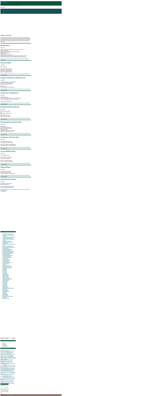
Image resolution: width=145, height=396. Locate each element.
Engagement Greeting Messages (8, 251)
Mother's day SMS (6, 277)
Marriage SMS (5, 273)
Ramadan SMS (5, 287)
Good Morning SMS (6, 260)
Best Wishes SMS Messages (8, 242)
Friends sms (12, 354)
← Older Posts (3, 191)
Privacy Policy (5, 11)
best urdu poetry (4, 350)
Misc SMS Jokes (6, 274)
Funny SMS (7, 357)
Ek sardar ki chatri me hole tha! (9, 106)
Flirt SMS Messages (6, 254)
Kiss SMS (4, 270)
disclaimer (4, 13)
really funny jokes (7, 374)
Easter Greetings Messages (7, 249)
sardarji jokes (2, 59)
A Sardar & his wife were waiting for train (12, 77)
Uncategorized (5, 294)
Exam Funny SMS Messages (8, 252)
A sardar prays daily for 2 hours (9, 137)
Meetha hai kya (4, 45)
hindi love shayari (6, 361)
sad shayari (6, 376)
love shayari (4, 368)
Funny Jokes (9, 58)
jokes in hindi (12, 73)
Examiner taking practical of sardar (10, 122)
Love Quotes (5, 271)
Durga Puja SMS (6, 248)
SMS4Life (4, 2)
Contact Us (5, 343)
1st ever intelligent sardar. (8, 151)
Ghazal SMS (5, 258)
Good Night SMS (6, 261)
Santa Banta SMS (6, 291)
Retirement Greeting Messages (8, 288)
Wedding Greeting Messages (8, 296)
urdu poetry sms (9, 383)
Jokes (5, 365)
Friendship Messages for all (8, 255)
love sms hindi (11, 369)
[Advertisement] (31, 25)
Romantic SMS (5, 290)
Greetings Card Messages (7, 262)
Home (4, 9)
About (4, 12)
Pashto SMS (5, 281)
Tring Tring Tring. (5, 62)
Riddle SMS (5, 289)
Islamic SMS (5, 269)
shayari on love (8, 378)
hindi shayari (4, 363)
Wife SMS (4, 297)
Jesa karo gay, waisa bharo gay (9, 93)
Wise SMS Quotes (6, 298)
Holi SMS (4, 264)
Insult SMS (5, 268)
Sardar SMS (2, 47)
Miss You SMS (5, 276)
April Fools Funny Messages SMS (9, 236)
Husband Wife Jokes (6, 265)
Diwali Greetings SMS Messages (9, 247)
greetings (12, 359)
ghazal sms (9, 359)
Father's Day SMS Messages (8, 253)
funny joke (4, 58)
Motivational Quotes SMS (7, 278)
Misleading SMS (6, 275)
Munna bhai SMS (6, 279)
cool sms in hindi (3, 352)
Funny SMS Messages (7, 10)
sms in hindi (7, 379)
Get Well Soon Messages (7, 257)
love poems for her (11, 366)
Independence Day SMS (7, 266)
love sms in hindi (4, 370)
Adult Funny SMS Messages (8, 233)
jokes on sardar (21, 58)
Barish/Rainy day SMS (7, 241)
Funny (2, 355)
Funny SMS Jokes (15, 58)
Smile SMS (5, 293)
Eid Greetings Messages (7, 250)
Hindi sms (11, 363)
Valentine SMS (5, 295)
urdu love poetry (5, 381)
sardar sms (26, 58)
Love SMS (5, 272)
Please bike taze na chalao (8, 179)
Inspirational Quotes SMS (7, 267)
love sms (10, 368)
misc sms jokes (8, 372)
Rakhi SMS (5, 286)
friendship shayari (2, 353)
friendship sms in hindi (5, 354)
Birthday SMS (5, 243)
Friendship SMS (8, 353)
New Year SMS (5, 280)
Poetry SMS (5, 282)
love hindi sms (3, 366)
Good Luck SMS (6, 259)
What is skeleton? (5, 167)
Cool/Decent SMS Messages (8, 246)
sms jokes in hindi (3, 74)
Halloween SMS (6, 263)
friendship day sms (10, 352)
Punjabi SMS (5, 285)
